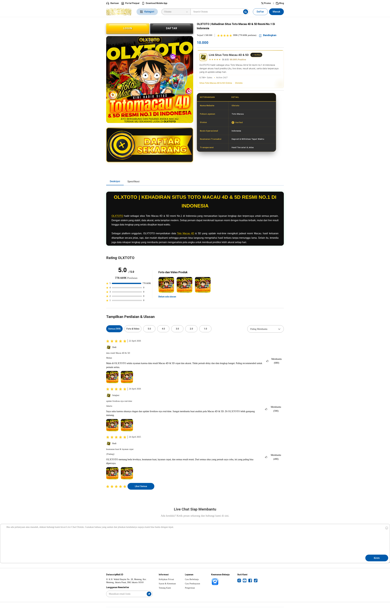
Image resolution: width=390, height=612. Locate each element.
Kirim (377, 558)
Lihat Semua (141, 486)
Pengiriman (190, 588)
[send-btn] (149, 593)
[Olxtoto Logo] (119, 11)
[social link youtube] (244, 580)
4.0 (163, 329)
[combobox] (265, 329)
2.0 (191, 329)
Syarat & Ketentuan (167, 583)
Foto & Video (132, 329)
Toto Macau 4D (185, 233)
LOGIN (127, 28)
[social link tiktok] (255, 580)
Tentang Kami (165, 588)
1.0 (205, 329)
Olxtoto (239, 83)
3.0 (177, 329)
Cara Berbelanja (192, 579)
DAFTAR (171, 28)
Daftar (260, 11)
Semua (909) (114, 329)
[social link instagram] (239, 580)
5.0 (149, 329)
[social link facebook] (250, 580)
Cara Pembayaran (192, 583)
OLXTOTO (117, 216)
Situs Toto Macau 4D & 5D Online (215, 83)
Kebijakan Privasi (166, 579)
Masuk (276, 11)
